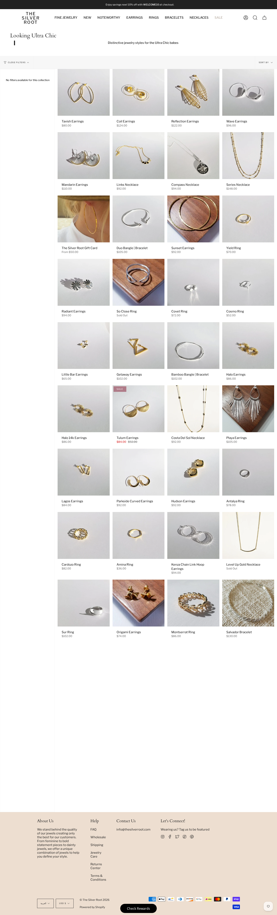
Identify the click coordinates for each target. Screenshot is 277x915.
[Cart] (264, 17)
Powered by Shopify (92, 907)
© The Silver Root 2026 (95, 899)
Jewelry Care (95, 854)
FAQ (93, 829)
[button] (108, 17)
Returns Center (96, 866)
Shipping (96, 845)
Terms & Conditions (98, 878)
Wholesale (98, 837)
